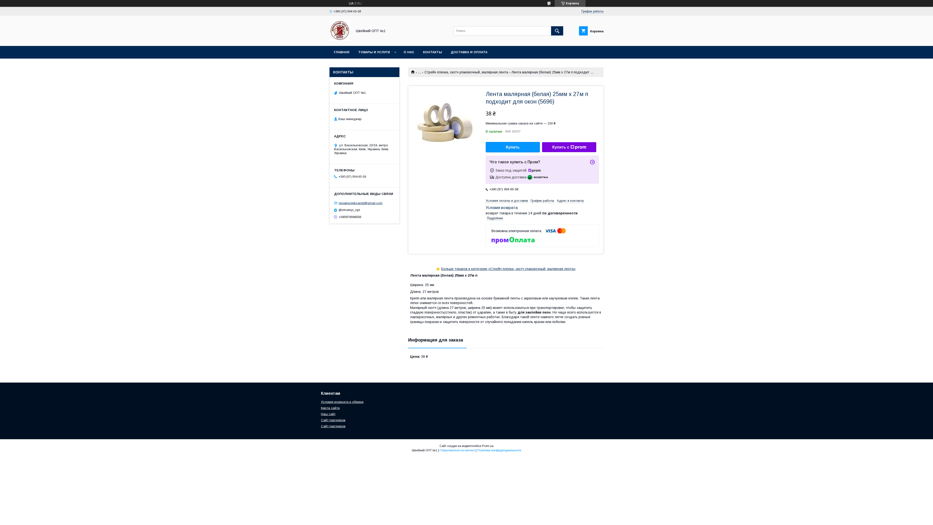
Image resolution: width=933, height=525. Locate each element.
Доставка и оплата (469, 52)
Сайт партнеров (333, 420)
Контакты (432, 52)
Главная (341, 52)
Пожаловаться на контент (457, 450)
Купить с (560, 147)
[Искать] (557, 30)
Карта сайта (330, 408)
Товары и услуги (374, 52)
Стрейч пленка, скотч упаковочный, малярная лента (466, 72)
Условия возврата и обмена (342, 402)
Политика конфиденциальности (499, 450)
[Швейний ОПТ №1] (339, 40)
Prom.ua (487, 446)
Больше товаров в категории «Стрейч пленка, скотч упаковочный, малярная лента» (508, 269)
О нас (409, 52)
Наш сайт (328, 414)
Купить (513, 147)
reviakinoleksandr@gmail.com (360, 203)
